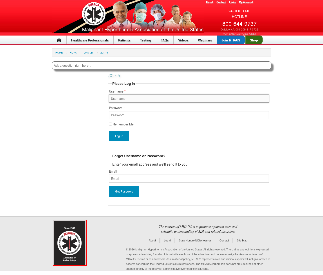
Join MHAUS (230, 40)
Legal (167, 240)
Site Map (242, 240)
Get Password (124, 191)
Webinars (205, 40)
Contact (221, 2)
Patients (124, 40)
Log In (119, 136)
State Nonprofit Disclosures (195, 240)
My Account (246, 2)
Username (116, 91)
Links (232, 2)
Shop (254, 40)
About (209, 2)
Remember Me (123, 124)
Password (116, 107)
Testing (145, 40)
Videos (183, 40)
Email (113, 171)
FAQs (165, 40)
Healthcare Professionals (90, 40)
